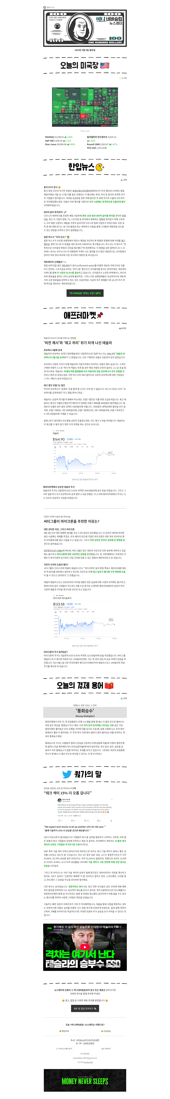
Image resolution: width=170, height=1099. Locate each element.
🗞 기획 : (79, 1043)
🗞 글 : (73, 1040)
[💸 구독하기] (106, 1048)
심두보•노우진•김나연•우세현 (87, 1040)
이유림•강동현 (88, 1043)
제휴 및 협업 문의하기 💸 (85, 1008)
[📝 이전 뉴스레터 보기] (64, 1048)
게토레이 (66, 265)
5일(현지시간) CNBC (53, 550)
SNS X (110, 353)
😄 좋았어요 (64, 1031)
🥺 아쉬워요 (106, 1031)
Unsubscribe (88, 1062)
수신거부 (80, 1062)
